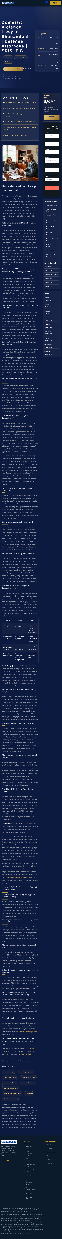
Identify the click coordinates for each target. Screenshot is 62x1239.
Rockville (47, 324)
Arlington (47, 311)
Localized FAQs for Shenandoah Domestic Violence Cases (20, 128)
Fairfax (46, 297)
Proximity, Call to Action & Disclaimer (16, 135)
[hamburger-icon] (46, 2)
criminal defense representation (17, 877)
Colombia (47, 351)
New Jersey (48, 331)
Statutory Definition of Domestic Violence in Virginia (20, 102)
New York (47, 338)
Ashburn (47, 304)
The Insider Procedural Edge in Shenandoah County (20, 108)
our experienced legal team (28, 1031)
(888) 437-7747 (50, 102)
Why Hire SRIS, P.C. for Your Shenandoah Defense (20, 122)
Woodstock (48, 344)
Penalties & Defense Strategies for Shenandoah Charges (19, 115)
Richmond (47, 318)
